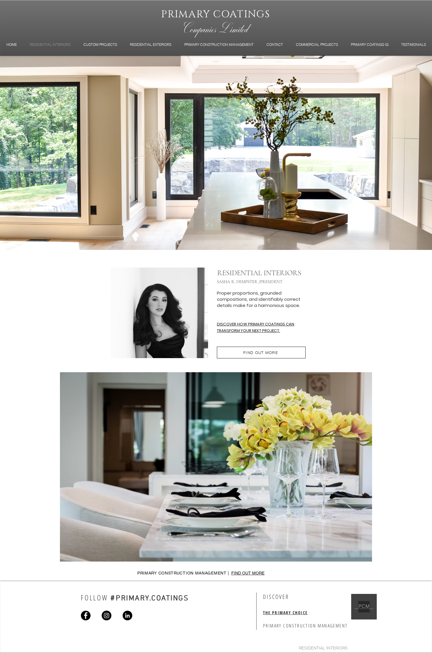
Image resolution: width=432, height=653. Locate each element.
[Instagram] (106, 615)
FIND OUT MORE (247, 573)
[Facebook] (86, 615)
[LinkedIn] (127, 615)
